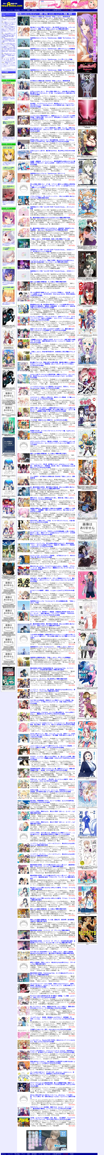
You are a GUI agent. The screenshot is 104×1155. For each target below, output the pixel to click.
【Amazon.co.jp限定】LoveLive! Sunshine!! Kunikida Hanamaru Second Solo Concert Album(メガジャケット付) (8, 634)
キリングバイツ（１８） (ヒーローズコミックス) (87, 943)
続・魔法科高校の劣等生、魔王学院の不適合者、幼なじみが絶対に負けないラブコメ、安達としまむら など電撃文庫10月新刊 (52, 624)
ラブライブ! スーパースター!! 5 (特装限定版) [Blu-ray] (8, 368)
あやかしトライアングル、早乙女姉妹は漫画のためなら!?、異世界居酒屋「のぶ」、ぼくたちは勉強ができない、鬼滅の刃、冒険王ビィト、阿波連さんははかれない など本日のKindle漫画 (52, 545)
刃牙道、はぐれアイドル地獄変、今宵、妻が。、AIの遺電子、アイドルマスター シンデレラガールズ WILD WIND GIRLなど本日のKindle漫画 (52, 1118)
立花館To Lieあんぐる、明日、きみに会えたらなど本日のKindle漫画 (50, 1029)
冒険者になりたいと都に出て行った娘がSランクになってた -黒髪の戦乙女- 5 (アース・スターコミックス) (87, 278)
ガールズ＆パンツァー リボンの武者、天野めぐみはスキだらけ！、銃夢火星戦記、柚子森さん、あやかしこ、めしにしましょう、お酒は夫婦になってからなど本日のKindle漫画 (52, 985)
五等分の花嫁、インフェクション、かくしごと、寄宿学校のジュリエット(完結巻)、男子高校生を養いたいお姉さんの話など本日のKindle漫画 (52, 790)
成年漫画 (34, 10)
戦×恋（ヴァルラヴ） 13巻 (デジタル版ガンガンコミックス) (87, 395)
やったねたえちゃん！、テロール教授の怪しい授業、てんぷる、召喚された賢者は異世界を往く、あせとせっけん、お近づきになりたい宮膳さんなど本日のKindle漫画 (52, 129)
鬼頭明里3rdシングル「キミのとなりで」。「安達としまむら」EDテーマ (52, 647)
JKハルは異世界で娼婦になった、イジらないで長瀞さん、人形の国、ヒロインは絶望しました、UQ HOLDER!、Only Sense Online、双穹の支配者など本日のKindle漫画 (52, 294)
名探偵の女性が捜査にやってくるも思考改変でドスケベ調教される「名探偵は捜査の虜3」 (8, 40)
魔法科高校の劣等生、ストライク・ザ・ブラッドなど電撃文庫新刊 (50, 930)
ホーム (4, 10)
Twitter (72, 10)
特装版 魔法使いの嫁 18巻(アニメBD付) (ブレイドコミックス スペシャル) (8, 389)
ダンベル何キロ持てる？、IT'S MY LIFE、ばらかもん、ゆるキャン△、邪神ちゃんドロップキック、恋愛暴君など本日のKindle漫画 (52, 1073)
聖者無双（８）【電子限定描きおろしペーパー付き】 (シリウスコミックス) (87, 630)
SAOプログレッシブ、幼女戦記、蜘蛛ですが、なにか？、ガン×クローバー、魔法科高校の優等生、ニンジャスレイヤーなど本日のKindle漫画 (52, 1108)
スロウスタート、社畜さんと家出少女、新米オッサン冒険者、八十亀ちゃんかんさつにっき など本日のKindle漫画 (52, 398)
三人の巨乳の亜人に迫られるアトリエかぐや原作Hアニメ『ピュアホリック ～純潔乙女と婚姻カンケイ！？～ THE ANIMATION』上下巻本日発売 (9, 45)
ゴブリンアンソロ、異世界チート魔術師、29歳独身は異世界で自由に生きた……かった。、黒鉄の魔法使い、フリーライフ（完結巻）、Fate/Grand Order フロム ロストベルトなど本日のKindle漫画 (52, 613)
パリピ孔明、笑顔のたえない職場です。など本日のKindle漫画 (48, 420)
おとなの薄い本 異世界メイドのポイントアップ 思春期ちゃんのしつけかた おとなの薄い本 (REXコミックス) (87, 867)
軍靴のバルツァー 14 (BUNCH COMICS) (9, 415)
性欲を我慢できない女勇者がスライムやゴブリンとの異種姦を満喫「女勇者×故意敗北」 (8, 50)
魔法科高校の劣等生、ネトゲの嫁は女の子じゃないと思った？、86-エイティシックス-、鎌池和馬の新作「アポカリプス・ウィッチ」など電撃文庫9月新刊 (52, 877)
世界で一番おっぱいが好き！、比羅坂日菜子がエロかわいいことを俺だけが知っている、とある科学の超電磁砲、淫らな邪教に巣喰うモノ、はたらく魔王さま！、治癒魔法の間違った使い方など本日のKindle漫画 (52, 409)
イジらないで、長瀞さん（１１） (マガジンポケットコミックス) (87, 600)
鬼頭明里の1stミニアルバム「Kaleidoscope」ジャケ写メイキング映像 (51, 59)
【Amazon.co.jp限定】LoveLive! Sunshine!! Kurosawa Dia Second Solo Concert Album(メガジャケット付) (8, 663)
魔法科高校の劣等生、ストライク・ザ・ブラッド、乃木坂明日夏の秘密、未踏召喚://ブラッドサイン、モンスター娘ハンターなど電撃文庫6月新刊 (52, 941)
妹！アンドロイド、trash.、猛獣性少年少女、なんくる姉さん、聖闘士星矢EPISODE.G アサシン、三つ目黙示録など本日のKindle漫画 (52, 1007)
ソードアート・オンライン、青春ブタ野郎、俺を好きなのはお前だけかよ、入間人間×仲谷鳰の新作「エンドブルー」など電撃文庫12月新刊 (52, 261)
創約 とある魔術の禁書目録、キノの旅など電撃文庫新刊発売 (48, 282)
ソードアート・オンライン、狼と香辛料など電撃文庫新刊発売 (48, 679)
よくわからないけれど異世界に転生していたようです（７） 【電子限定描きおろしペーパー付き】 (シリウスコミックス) (87, 568)
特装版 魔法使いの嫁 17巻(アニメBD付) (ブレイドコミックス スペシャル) (8, 326)
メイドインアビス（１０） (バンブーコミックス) (87, 808)
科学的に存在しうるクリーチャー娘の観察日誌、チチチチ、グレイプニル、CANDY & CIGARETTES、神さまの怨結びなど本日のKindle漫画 (52, 140)
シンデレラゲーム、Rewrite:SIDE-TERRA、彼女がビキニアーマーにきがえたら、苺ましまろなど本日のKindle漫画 (52, 1041)
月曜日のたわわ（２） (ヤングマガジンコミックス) (87, 778)
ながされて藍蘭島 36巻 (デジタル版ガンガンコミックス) (87, 427)
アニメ (23, 10)
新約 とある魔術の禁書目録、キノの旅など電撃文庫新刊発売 (48, 909)
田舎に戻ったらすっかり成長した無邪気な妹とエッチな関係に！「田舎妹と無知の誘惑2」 (8, 55)
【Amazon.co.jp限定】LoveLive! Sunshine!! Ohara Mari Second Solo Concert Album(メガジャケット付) (8, 606)
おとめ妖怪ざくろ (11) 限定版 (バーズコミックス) (8, 456)
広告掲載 (65, 10)
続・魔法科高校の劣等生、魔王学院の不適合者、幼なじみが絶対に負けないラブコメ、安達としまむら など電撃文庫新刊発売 (52, 488)
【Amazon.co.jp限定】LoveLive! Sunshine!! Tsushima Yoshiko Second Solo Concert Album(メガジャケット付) (8, 592)
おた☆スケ (47, 10)
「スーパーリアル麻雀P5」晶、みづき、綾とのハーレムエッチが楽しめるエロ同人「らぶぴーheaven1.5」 (8, 59)
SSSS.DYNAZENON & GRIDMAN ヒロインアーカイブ (87, 884)
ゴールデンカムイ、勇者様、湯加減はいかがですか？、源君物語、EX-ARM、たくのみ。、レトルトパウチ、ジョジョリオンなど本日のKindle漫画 (52, 1018)
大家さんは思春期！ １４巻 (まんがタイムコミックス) (87, 914)
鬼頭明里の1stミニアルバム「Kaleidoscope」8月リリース (47, 173)
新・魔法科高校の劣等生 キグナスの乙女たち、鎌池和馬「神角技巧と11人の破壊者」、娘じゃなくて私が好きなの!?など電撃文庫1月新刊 (52, 229)
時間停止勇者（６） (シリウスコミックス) (87, 658)
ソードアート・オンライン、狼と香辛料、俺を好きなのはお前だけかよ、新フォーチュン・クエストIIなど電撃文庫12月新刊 (52, 690)
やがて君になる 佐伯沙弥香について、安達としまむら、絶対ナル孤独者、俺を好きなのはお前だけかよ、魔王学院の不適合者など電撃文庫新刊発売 (52, 952)
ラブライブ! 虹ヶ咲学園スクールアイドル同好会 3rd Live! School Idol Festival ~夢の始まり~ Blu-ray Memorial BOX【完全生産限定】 (9, 402)
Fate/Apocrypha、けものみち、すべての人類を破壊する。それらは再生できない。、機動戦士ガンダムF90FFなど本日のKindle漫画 (52, 713)
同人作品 (17, 10)
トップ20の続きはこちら (10, 69)
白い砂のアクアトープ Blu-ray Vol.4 (9, 497)
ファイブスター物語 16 (87, 98)
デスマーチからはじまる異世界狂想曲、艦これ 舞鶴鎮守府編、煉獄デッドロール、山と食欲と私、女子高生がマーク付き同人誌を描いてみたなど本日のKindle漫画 (52, 1084)
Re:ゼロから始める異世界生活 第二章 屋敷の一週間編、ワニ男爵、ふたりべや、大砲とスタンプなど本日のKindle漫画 (52, 996)
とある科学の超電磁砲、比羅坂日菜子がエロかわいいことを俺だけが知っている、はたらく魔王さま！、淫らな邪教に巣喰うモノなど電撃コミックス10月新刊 (52, 636)
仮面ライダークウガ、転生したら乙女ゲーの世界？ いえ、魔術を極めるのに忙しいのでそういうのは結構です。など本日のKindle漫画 (52, 329)
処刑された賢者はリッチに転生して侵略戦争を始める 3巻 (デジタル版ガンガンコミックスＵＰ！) (87, 519)
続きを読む (72, 23)
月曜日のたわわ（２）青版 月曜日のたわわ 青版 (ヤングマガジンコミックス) (88, 837)
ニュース (10, 10)
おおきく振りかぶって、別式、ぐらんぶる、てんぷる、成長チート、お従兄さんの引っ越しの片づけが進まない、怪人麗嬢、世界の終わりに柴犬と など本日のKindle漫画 (52, 735)
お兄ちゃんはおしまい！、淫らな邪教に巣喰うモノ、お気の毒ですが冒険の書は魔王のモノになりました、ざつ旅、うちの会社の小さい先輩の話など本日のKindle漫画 (52, 93)
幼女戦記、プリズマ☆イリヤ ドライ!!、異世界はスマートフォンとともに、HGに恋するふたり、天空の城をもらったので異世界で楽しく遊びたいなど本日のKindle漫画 (52, 105)
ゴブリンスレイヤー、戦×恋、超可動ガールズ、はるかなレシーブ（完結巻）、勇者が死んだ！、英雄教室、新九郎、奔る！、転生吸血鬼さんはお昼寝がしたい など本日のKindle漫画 (52, 465)
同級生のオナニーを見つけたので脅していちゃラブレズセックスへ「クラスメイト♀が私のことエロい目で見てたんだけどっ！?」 (9, 64)
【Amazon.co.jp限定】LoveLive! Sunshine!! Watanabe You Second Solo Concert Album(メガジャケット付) (8, 619)
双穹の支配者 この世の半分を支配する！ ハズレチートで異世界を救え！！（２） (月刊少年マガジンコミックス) (87, 216)
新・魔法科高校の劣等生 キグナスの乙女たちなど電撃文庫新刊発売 (50, 217)
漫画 (28, 10)
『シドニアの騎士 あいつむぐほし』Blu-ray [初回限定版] (87, 127)
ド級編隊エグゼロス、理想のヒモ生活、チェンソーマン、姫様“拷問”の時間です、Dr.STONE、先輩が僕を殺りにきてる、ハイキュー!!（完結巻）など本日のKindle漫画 (52, 341)
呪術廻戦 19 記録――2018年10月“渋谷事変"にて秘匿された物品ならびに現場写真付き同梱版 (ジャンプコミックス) (8, 688)
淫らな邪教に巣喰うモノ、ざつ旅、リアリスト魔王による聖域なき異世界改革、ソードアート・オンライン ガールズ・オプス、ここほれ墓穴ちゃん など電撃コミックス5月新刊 (52, 185)
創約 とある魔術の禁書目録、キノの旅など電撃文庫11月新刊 (48, 453)
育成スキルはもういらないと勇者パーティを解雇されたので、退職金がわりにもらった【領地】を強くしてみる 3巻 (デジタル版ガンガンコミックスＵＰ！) (87, 488)
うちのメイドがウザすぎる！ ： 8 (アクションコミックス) (87, 365)
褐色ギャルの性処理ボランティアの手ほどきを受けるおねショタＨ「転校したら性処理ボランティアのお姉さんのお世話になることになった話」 (8, 29)
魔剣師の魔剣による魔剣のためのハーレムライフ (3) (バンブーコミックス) (87, 157)
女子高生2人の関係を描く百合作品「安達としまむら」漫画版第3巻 (50, 81)
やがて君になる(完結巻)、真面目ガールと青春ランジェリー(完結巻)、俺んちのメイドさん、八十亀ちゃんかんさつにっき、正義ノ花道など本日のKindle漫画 (52, 701)
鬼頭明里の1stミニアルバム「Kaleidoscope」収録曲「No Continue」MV (52, 70)
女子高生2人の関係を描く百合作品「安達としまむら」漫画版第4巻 (50, 16)
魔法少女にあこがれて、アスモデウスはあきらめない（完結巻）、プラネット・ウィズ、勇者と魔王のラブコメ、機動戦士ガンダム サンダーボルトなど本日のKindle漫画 (52, 567)
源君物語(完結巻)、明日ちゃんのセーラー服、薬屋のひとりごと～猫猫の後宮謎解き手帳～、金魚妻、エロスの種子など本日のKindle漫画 (52, 769)
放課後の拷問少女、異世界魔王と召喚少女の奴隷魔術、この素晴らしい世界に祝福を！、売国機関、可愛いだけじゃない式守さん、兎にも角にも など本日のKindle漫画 (52, 510)
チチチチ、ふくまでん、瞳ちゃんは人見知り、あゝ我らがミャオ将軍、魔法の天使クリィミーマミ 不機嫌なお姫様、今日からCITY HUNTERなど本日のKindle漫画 (52, 758)
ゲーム (40, 10)
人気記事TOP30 (56, 10)
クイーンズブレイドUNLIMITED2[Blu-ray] (9, 347)
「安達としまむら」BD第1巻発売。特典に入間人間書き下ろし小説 (50, 239)
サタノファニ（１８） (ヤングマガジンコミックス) (87, 719)
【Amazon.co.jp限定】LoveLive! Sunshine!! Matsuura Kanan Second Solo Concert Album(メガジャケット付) (8, 648)
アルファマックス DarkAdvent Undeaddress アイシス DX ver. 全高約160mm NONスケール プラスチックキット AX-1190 (9, 577)
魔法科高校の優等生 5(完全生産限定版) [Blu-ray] (8, 435)
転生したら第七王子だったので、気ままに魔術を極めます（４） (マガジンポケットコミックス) (87, 688)
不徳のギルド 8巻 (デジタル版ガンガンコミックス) (87, 457)
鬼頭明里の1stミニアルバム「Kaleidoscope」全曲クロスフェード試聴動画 (52, 48)
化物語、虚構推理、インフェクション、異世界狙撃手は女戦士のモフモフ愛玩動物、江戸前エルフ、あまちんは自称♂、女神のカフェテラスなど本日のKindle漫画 (52, 163)
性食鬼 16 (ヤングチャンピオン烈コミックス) (87, 186)
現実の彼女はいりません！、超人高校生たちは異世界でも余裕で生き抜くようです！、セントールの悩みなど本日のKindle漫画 (52, 1062)
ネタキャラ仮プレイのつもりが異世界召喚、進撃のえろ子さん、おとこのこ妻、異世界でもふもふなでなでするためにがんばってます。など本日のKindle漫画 (52, 376)
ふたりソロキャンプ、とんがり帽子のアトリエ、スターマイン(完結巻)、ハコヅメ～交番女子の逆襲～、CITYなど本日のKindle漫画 (52, 746)
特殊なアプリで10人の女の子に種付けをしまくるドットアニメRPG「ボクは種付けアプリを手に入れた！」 (9, 23)
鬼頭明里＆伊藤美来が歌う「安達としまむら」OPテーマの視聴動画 (50, 657)
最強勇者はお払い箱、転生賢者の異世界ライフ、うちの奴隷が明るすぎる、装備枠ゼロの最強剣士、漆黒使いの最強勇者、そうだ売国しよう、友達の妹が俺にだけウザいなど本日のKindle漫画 (52, 306)
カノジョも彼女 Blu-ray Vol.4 (8, 538)
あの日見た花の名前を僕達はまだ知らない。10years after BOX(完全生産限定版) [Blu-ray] (8, 559)
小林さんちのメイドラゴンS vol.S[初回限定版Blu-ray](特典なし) (8, 517)
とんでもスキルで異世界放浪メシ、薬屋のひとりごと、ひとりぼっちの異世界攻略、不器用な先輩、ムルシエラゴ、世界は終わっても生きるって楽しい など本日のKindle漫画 (52, 117)
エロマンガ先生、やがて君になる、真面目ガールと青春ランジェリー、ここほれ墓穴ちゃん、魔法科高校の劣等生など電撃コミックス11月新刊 (52, 833)
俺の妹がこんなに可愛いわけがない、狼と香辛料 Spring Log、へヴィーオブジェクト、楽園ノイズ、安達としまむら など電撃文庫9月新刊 (52, 28)
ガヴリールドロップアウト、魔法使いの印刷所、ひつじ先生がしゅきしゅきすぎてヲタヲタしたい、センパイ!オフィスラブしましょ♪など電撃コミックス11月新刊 (52, 443)
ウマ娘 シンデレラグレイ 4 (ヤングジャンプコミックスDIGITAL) (87, 306)
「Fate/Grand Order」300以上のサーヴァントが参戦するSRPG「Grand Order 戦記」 (9, 19)
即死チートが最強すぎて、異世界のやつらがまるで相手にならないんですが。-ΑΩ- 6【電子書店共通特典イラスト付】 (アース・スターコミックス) (87, 248)
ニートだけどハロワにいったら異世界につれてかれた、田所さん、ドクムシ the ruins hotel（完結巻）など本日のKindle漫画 (52, 387)
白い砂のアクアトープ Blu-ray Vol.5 (9, 476)
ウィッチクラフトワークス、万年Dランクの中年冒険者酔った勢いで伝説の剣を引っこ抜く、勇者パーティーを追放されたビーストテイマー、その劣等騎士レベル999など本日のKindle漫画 (52, 533)
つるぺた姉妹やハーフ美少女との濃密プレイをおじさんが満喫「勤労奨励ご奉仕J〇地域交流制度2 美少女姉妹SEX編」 (8, 35)
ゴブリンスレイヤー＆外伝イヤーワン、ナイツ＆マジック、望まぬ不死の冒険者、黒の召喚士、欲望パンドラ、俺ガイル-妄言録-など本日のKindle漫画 (52, 723)
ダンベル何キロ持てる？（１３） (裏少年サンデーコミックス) (87, 335)
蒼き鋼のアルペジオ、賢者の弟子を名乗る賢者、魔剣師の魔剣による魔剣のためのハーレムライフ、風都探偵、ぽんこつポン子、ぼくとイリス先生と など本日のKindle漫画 (52, 364)
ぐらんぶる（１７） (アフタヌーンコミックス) (87, 748)
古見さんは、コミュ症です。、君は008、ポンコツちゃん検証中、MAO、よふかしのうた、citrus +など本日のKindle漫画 (52, 780)
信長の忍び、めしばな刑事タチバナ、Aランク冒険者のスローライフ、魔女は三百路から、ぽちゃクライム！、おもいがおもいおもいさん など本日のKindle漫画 (52, 580)
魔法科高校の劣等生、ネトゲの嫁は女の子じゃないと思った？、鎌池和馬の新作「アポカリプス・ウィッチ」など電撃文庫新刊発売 (52, 865)
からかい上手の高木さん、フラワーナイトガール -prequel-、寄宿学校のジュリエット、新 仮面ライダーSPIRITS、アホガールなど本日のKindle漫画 (52, 1051)
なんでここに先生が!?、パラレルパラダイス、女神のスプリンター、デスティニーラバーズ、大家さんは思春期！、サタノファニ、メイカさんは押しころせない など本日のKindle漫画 (52, 318)
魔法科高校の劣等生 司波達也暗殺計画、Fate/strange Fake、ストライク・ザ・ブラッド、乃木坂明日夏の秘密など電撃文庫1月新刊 (52, 669)
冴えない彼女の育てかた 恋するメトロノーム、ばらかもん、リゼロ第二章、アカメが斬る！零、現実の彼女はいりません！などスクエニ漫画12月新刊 (52, 1096)
